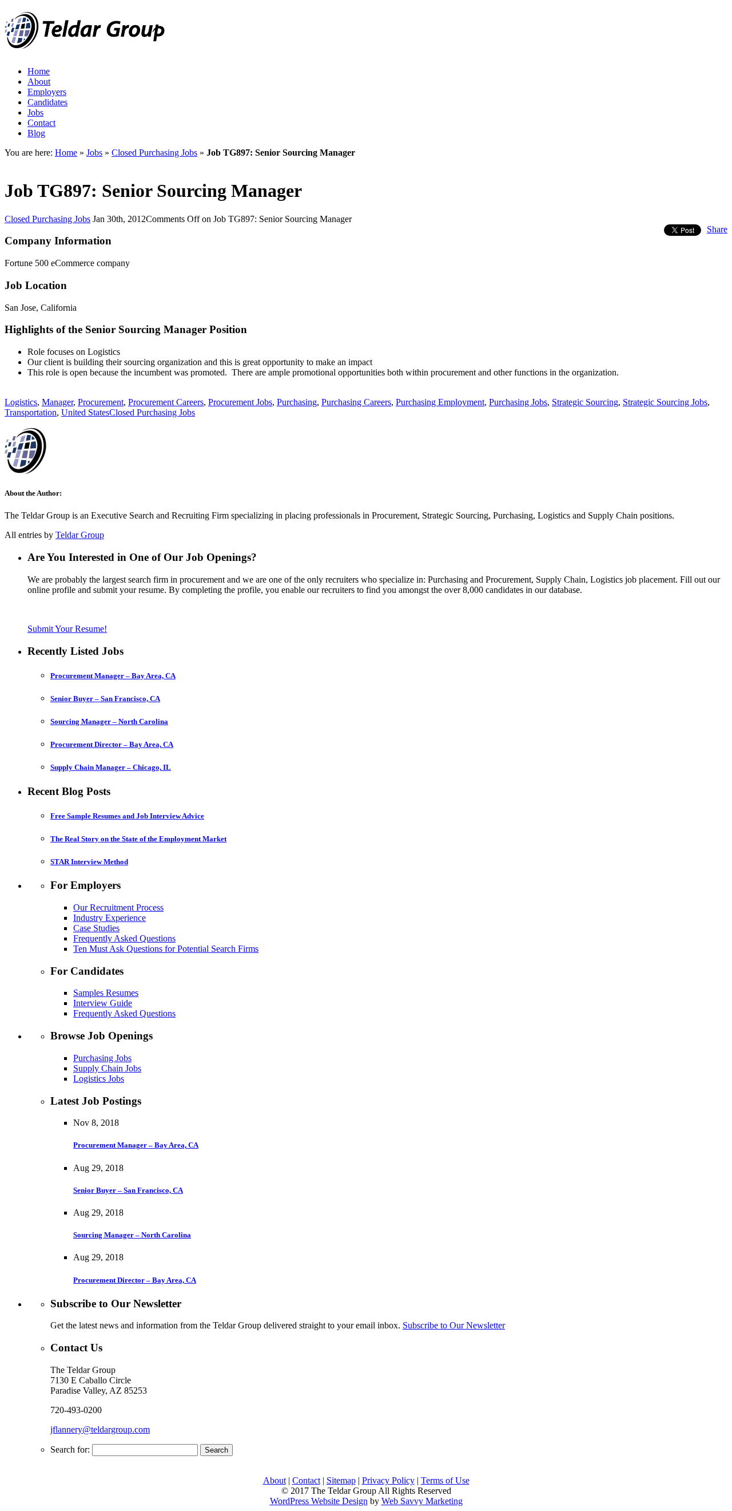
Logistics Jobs (98, 1078)
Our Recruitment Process (118, 907)
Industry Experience (109, 918)
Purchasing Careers (356, 402)
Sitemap (341, 1480)
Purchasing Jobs (518, 402)
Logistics (21, 402)
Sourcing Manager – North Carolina (109, 721)
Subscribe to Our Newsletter (454, 1325)
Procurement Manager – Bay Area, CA (113, 675)
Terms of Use (445, 1480)
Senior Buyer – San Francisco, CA (105, 698)
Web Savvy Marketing (422, 1501)
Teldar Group (79, 535)
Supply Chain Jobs (107, 1068)
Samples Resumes (105, 993)
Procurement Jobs (240, 402)
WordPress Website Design (319, 1501)
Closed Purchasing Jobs (154, 152)
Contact (41, 123)
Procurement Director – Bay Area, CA (111, 744)
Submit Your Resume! (67, 629)
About (38, 81)
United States (85, 412)
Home (38, 71)
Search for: (70, 1449)
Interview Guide (102, 1003)
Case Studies (96, 928)
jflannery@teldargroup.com (100, 1429)
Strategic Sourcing (585, 402)
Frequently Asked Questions (124, 938)
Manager (57, 402)
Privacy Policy (388, 1480)
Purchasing (297, 402)
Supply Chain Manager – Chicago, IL (110, 767)
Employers (46, 92)
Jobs (35, 112)
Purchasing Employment (440, 402)
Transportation (31, 412)
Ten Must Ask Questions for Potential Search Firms (165, 949)
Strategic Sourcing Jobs (665, 402)
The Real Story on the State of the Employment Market (138, 838)
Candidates (47, 102)
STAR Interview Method (89, 861)
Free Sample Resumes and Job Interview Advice (127, 816)
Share (717, 229)
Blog (36, 133)
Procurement (101, 402)
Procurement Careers (166, 402)
